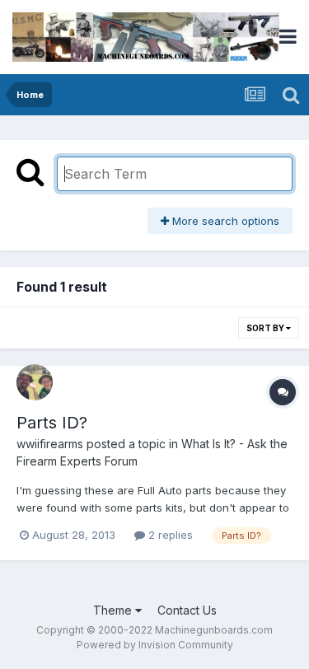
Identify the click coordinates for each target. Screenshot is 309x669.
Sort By (266, 328)
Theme (114, 610)
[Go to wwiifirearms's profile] (34, 382)
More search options (224, 220)
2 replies (169, 534)
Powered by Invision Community (155, 645)
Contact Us (187, 610)
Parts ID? (51, 423)
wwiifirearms (49, 444)
